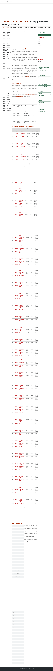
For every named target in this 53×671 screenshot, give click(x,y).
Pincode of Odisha (6, 89)
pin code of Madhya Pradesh (29, 94)
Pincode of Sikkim (6, 97)
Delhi (11, 27)
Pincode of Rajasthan (6, 95)
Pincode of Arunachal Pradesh (6, 39)
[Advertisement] (26, 11)
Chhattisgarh (42, 75)
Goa (28, 27)
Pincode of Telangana (6, 101)
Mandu (39, 47)
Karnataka (41, 91)
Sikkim (40, 104)
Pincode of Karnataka (6, 70)
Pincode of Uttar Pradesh (5, 106)
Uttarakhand (40, 27)
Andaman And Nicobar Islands (44, 68)
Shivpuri (39, 54)
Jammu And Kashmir (43, 86)
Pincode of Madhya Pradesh (6, 78)
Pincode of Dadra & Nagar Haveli (6, 50)
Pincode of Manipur (6, 82)
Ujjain (39, 56)
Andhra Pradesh (47, 27)
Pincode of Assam (6, 41)
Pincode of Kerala (6, 72)
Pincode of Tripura (6, 103)
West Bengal (41, 113)
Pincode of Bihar (5, 43)
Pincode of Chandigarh (6, 45)
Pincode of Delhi (5, 54)
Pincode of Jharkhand (6, 68)
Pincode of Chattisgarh (6, 47)
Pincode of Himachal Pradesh (6, 63)
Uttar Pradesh (42, 111)
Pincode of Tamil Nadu (6, 99)
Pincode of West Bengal (7, 110)
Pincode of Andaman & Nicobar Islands (6, 33)
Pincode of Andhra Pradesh (6, 36)
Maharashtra (20, 27)
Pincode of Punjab (6, 93)
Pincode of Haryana (6, 60)
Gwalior (39, 41)
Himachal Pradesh (33, 27)
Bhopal (39, 39)
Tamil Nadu (41, 107)
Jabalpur (39, 45)
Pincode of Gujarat (6, 58)
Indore (39, 43)
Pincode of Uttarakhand (7, 108)
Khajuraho (39, 61)
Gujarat (25, 27)
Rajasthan (15, 27)
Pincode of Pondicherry (7, 91)
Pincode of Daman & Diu (7, 52)
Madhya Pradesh (5, 27)
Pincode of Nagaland (6, 87)
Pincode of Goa (5, 56)
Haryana (41, 82)
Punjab (40, 100)
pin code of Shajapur (19, 96)
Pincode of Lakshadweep (5, 75)
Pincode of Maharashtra (7, 80)
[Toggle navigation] (51, 2)
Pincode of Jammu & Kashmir (6, 66)
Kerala (40, 93)
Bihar (40, 73)
